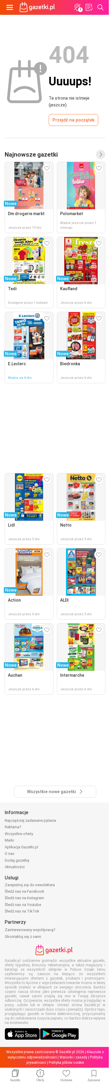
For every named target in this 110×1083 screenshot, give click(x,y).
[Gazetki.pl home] (38, 7)
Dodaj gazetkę (17, 860)
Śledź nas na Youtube (23, 904)
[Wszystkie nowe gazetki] (100, 154)
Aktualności (15, 867)
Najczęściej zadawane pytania (30, 820)
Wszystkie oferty (19, 834)
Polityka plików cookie (66, 1063)
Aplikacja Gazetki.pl (21, 847)
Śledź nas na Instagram (24, 898)
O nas (9, 853)
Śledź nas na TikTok (22, 911)
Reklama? (13, 827)
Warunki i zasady (73, 1057)
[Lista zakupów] (89, 7)
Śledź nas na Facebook (24, 891)
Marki (9, 840)
